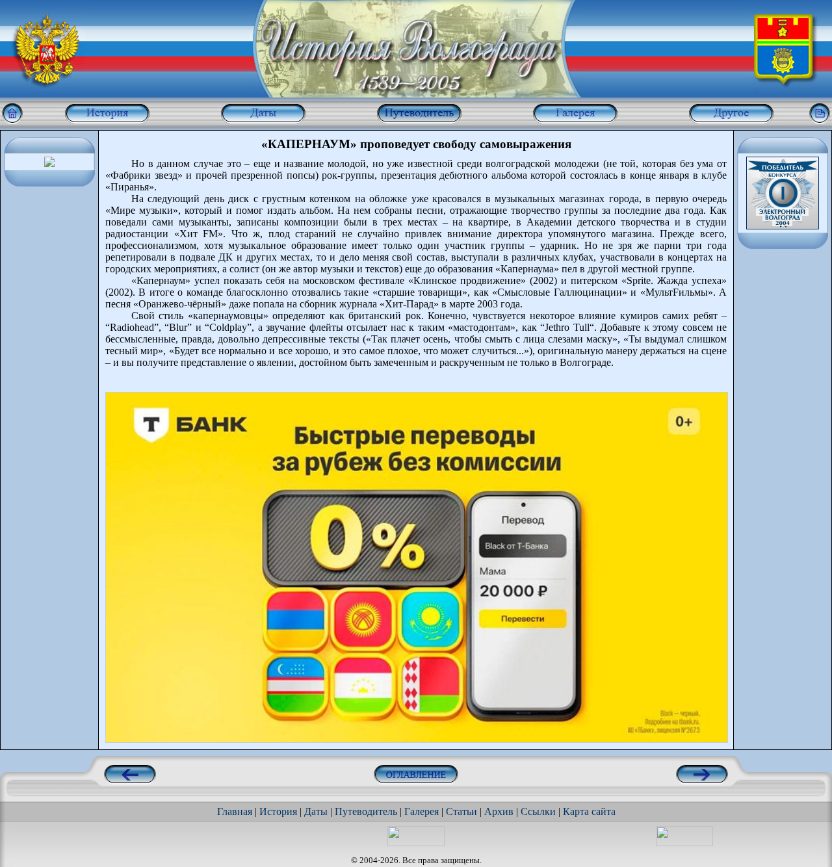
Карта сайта (589, 811)
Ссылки (538, 811)
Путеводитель (366, 811)
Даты (316, 811)
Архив (499, 811)
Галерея (421, 811)
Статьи (461, 811)
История (278, 811)
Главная (234, 811)
